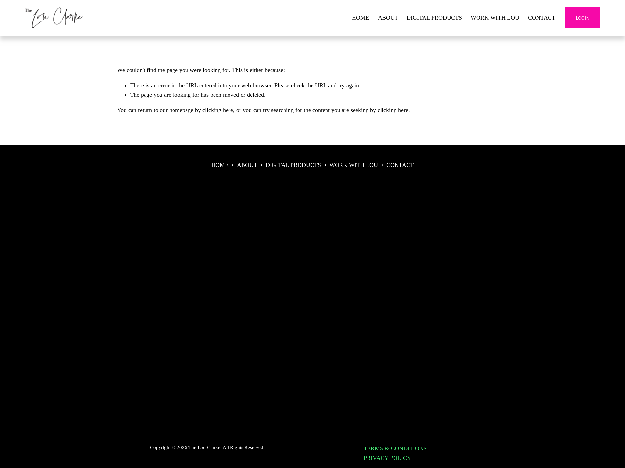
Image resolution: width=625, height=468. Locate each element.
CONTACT (541, 17)
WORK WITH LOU (495, 17)
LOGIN (582, 18)
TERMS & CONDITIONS (395, 448)
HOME (360, 17)
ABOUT (388, 17)
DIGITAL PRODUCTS (434, 17)
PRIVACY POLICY (387, 458)
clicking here (217, 110)
